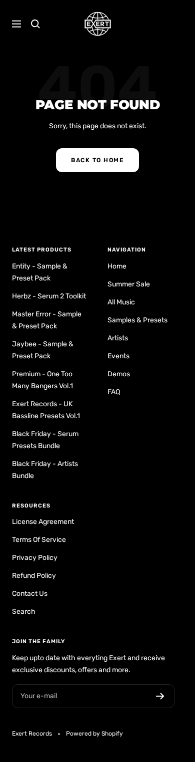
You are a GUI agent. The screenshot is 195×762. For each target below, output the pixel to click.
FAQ (114, 392)
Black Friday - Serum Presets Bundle (45, 440)
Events (119, 356)
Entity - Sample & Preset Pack (40, 272)
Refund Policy (34, 575)
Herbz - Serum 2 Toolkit (49, 296)
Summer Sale (129, 284)
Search (24, 611)
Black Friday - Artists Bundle (45, 470)
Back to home (97, 160)
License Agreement (43, 521)
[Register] (160, 696)
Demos (119, 374)
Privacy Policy (35, 557)
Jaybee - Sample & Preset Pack (43, 350)
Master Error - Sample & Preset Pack (47, 320)
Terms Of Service (39, 539)
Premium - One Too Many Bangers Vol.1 (42, 380)
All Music (121, 302)
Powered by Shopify (94, 733)
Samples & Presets (138, 320)
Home (117, 266)
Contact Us (30, 593)
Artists (118, 338)
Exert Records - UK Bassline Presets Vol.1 (46, 410)
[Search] (35, 23)
